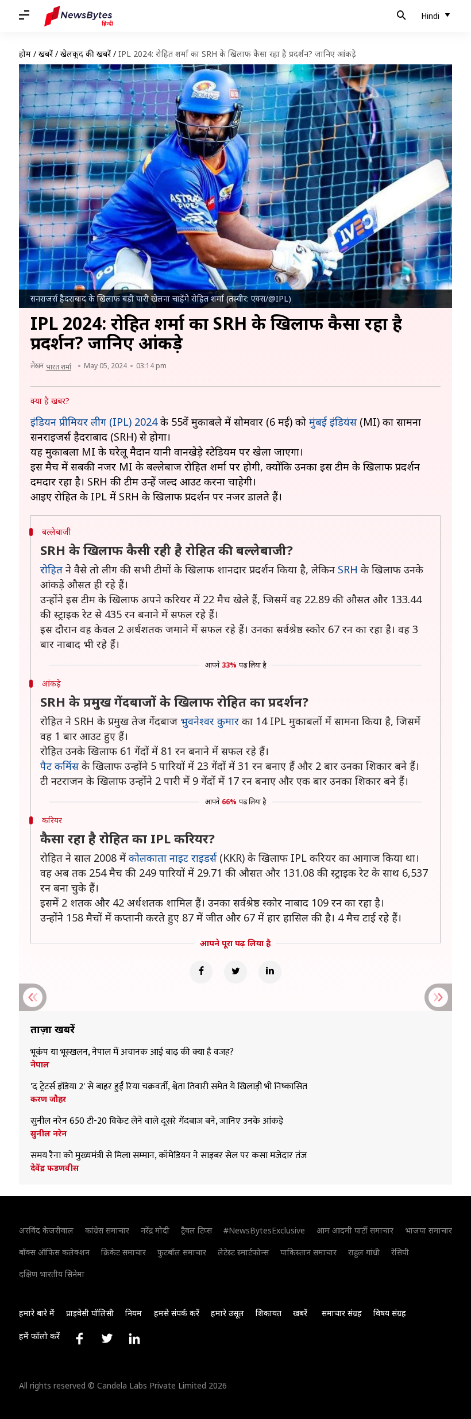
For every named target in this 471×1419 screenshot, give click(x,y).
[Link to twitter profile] (107, 1339)
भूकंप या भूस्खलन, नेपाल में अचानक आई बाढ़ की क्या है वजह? (132, 1052)
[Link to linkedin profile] (134, 1339)
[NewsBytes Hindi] (78, 16)
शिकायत (268, 1313)
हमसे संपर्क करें (176, 1313)
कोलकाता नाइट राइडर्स (173, 858)
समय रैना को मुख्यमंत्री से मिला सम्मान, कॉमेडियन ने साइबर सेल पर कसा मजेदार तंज (168, 1156)
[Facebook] (201, 972)
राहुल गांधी (364, 1252)
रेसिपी (400, 1252)
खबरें (45, 53)
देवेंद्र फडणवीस (54, 1168)
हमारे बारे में (37, 1313)
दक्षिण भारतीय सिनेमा (51, 1273)
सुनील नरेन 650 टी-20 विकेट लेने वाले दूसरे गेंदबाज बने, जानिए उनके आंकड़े (156, 1121)
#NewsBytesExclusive (264, 1230)
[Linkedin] (269, 972)
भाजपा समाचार (428, 1230)
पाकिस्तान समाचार (308, 1252)
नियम (133, 1313)
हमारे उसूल (227, 1313)
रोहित (51, 569)
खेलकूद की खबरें (85, 53)
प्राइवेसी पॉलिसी (90, 1313)
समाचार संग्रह (342, 1313)
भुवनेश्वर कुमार (209, 721)
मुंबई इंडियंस (333, 422)
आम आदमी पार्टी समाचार (354, 1230)
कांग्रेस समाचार (107, 1230)
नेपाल (39, 1064)
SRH (348, 569)
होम (25, 53)
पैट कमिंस (59, 766)
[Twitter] (235, 972)
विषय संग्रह (389, 1313)
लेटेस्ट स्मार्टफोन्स (243, 1252)
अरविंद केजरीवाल (46, 1230)
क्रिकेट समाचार (123, 1252)
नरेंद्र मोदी (155, 1230)
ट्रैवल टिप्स (196, 1230)
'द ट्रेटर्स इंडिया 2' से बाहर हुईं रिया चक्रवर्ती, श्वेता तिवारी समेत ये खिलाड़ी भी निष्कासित (168, 1087)
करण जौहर (48, 1099)
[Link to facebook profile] (79, 1339)
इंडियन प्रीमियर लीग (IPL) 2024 (93, 422)
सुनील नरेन (48, 1133)
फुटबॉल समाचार (181, 1252)
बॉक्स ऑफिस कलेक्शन (54, 1252)
